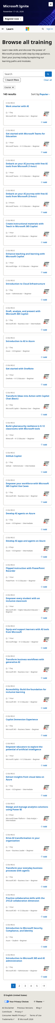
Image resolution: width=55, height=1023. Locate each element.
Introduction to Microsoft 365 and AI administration (25, 959)
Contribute (7, 1011)
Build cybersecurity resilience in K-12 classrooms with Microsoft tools (25, 427)
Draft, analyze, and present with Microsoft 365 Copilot (23, 312)
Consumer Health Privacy (13, 1015)
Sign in (50, 29)
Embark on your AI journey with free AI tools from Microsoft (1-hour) (27, 165)
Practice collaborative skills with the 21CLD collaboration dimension (25, 899)
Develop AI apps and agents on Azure (25, 541)
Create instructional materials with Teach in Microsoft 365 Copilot (25, 225)
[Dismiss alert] (51, 4)
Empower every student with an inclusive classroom (23, 599)
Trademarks (7, 1019)
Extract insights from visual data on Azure (25, 778)
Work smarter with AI (17, 106)
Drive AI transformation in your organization (23, 839)
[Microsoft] (27, 29)
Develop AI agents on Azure (20, 513)
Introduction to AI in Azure (20, 341)
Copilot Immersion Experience (22, 719)
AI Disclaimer (8, 1008)
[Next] (43, 985)
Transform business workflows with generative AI (25, 660)
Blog (38, 1008)
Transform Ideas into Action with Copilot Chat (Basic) (27, 397)
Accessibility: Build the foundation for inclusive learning (26, 690)
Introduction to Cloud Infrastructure (25, 283)
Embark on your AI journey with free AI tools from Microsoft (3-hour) (27, 195)
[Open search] (43, 29)
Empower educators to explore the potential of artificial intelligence (24, 748)
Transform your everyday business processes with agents (24, 869)
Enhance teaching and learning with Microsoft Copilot (25, 255)
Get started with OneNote (20, 368)
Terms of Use (35, 1015)
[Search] (48, 74)
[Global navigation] (2, 29)
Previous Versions (25, 1008)
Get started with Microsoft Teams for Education (25, 135)
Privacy (18, 1011)
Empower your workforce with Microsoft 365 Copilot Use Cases (27, 484)
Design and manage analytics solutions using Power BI (27, 808)
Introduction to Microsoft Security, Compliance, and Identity (24, 929)
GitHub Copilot (14, 456)
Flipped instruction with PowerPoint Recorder (25, 569)
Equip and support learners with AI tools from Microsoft (27, 630)
